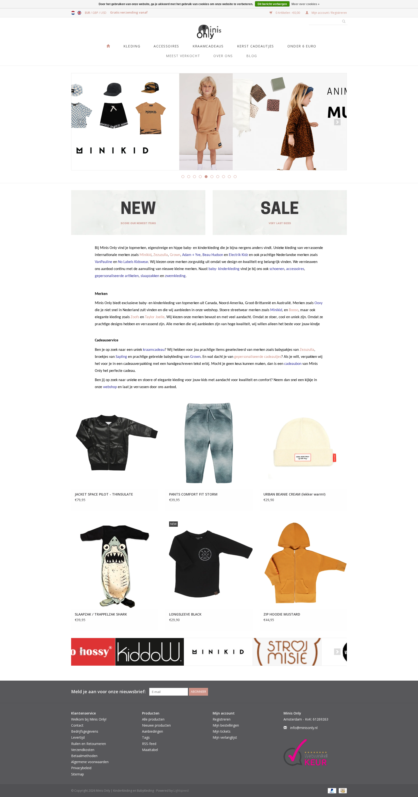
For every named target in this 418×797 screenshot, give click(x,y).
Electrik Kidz (238, 255)
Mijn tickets (222, 731)
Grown (175, 255)
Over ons (223, 55)
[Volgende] (337, 122)
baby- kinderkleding (224, 269)
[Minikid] (174, 652)
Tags (146, 737)
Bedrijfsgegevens (84, 731)
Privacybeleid (81, 768)
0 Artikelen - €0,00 (288, 13)
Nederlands (73, 13)
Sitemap (77, 774)
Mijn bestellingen (226, 725)
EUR (88, 13)
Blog (251, 55)
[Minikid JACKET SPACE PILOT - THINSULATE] (114, 443)
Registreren (222, 719)
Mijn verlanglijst (225, 737)
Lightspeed (181, 791)
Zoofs (135, 317)
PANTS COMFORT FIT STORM (193, 494)
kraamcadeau (153, 350)
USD (103, 13)
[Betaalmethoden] (331, 790)
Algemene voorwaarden (90, 761)
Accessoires (166, 46)
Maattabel (150, 749)
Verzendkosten (82, 749)
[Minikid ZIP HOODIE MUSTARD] (303, 563)
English (79, 13)
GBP (95, 13)
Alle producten (153, 719)
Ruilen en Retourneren (88, 743)
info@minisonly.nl (304, 727)
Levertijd (78, 737)
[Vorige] (80, 122)
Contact (77, 725)
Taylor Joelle (154, 317)
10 (235, 176)
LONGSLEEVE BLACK (185, 614)
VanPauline (103, 262)
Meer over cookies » (305, 4)
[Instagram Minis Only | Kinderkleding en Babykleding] (343, 692)
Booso (293, 310)
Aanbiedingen (152, 731)
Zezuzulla (160, 255)
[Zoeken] (342, 21)
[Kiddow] (105, 652)
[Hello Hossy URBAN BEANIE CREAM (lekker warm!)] (303, 443)
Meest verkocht (183, 55)
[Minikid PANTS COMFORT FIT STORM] (209, 443)
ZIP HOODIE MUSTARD (281, 614)
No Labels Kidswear (133, 262)
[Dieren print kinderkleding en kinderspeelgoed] (209, 121)
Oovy (318, 303)
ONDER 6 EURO (301, 46)
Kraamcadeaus (208, 46)
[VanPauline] (311, 652)
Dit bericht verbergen (272, 4)
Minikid (145, 255)
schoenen (276, 269)
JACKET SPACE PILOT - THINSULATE (104, 494)
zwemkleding (175, 276)
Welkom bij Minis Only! (88, 719)
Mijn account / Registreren (329, 13)
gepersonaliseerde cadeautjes (257, 357)
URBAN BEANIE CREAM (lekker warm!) (294, 494)
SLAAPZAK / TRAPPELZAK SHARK (101, 614)
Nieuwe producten (156, 725)
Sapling (121, 357)
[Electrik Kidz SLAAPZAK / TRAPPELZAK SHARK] (114, 563)
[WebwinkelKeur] (315, 752)
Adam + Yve (191, 255)
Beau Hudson (212, 255)
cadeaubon (292, 364)
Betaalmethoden (84, 755)
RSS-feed (149, 743)
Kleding (131, 46)
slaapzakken (150, 276)
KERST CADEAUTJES (255, 46)
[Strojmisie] (243, 652)
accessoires (295, 269)
